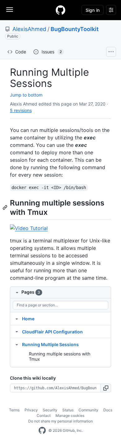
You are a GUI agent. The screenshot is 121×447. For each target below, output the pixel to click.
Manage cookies (70, 415)
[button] (106, 388)
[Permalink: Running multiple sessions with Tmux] (5, 207)
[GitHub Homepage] (42, 431)
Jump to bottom (26, 94)
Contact (44, 415)
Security (50, 410)
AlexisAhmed (29, 29)
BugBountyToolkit (75, 29)
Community (88, 410)
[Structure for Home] (16, 318)
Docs (107, 410)
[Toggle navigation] (9, 9)
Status (68, 410)
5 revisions (21, 110)
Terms (14, 410)
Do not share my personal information (60, 421)
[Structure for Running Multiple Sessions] (16, 344)
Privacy (31, 410)
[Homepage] (60, 10)
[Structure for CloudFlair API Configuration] (16, 331)
